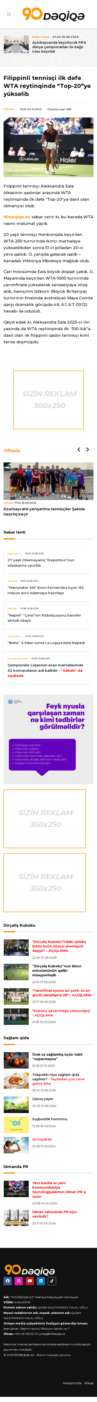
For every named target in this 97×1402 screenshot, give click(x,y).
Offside (9, 109)
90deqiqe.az (24, 1355)
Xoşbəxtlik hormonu (49, 1119)
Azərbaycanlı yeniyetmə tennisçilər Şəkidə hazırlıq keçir (44, 511)
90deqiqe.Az (17, 217)
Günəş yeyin (42, 1099)
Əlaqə (88, 1383)
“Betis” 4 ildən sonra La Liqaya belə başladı (46, 642)
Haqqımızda (72, 1383)
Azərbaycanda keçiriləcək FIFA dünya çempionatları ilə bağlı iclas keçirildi (59, 47)
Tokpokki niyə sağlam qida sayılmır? (58, 1079)
